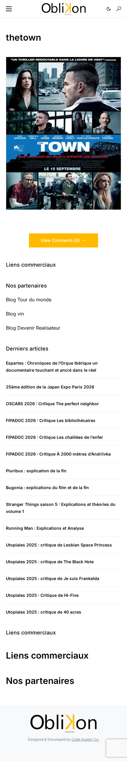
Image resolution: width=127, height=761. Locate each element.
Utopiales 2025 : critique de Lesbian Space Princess (59, 544)
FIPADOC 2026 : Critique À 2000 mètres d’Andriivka (58, 453)
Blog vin (15, 314)
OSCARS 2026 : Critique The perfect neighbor (52, 403)
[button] (9, 8)
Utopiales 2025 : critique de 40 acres (43, 611)
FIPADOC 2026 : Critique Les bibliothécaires (50, 420)
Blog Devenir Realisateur (33, 328)
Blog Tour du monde (28, 300)
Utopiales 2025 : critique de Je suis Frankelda (52, 578)
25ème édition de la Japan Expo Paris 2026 (50, 386)
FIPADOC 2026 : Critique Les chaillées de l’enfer (54, 437)
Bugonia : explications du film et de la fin (47, 487)
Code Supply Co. (85, 739)
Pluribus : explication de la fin (36, 470)
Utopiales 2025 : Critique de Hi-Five (42, 595)
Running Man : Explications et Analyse (45, 528)
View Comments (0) (60, 240)
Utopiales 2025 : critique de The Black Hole (50, 561)
